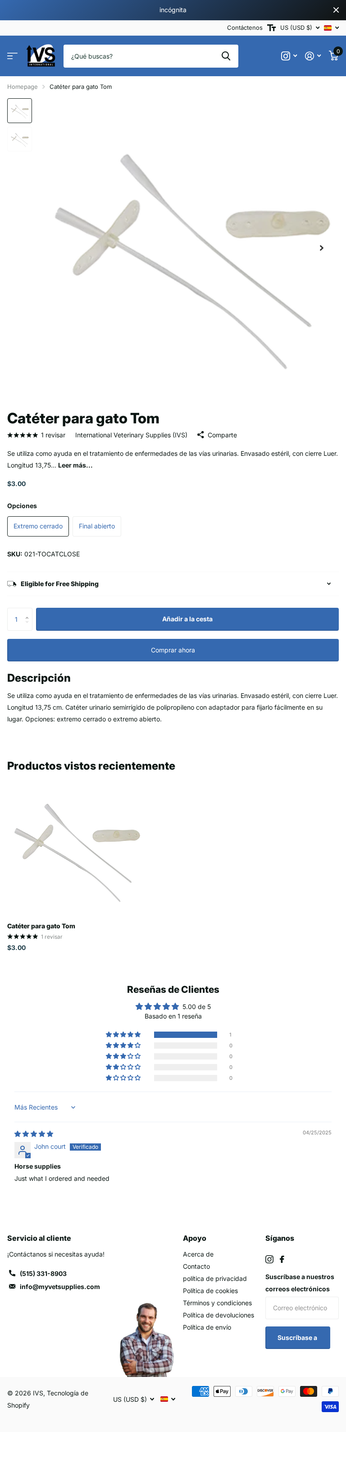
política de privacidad (215, 1278)
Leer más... (75, 465)
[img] (33, 1134)
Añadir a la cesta (187, 619)
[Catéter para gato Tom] (75, 846)
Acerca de (198, 1254)
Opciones (22, 505)
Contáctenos (245, 27)
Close (336, 10)
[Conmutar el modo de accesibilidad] (271, 28)
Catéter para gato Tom (41, 926)
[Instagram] (269, 1259)
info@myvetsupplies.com (60, 1286)
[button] (322, 248)
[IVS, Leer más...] (289, 56)
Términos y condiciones (217, 1303)
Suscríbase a (298, 1337)
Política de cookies (210, 1290)
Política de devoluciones (218, 1315)
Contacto (196, 1266)
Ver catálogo (12, 56)
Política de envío (207, 1327)
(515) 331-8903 (43, 1273)
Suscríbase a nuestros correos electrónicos (299, 1283)
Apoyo (194, 1238)
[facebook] (282, 1259)
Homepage (22, 86)
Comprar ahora (173, 650)
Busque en (226, 56)
